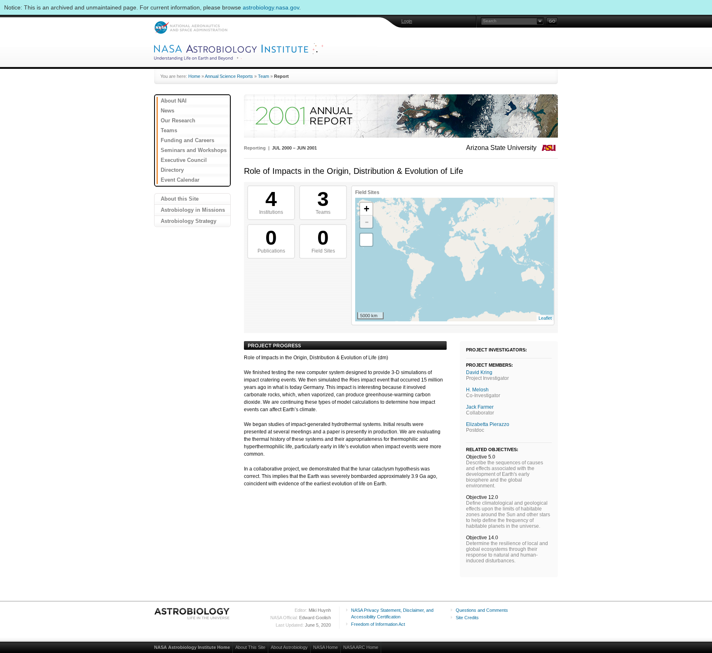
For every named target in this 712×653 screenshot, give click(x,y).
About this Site (180, 199)
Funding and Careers (187, 140)
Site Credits (467, 617)
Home (194, 76)
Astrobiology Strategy (188, 221)
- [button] (367, 221)
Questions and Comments (482, 610)
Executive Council (184, 160)
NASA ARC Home (360, 647)
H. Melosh (477, 390)
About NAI (174, 101)
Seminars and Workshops (194, 150)
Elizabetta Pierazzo (487, 424)
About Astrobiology (289, 647)
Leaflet (545, 318)
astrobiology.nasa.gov (271, 7)
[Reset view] (366, 240)
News (167, 111)
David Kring (479, 372)
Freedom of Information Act (378, 624)
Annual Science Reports (229, 76)
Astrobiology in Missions (193, 210)
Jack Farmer (480, 407)
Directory (172, 170)
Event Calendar (180, 180)
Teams (169, 130)
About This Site (250, 647)
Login (406, 21)
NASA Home (325, 647)
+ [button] (366, 209)
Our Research (178, 120)
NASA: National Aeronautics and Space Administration (190, 27)
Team (263, 76)
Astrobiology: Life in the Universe (192, 613)
